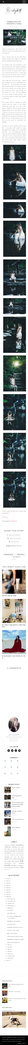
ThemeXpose (18, 1041)
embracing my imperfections (15, 936)
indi (5, 853)
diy (11, 849)
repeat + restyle (15, 787)
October (9, 903)
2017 (7, 894)
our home (21, 857)
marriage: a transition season (17, 812)
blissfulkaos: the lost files (13, 921)
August (9, 908)
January (9, 958)
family (22, 849)
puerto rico (8, 859)
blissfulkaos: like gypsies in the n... (13, 657)
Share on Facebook (14, 535)
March (9, 953)
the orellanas (19, 863)
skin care (19, 545)
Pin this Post (15, 541)
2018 (7, 892)
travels (7, 865)
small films (11, 861)
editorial (15, 849)
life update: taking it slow (8, 1010)
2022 (7, 883)
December (10, 899)
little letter (6, 855)
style (22, 861)
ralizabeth (16, 557)
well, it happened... (16, 827)
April (8, 951)
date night (21, 847)
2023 (7, 881)
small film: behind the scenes (15, 927)
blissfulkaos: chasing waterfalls (15, 939)
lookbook (12, 855)
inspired (8, 853)
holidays (14, 851)
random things (17, 859)
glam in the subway (12, 933)
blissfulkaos (13, 545)
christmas (14, 847)
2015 (7, 960)
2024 (7, 878)
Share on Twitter (15, 538)
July (8, 944)
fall (19, 849)
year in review (7, 869)
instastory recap (14, 853)
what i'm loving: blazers (13, 942)
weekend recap (11, 867)
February (9, 956)
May (8, 949)
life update (21, 853)
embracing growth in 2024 (17, 796)
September (10, 905)
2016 (7, 896)
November (10, 901)
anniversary (7, 845)
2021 (7, 885)
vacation (14, 865)
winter (17, 867)
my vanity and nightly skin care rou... (14, 626)
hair (10, 851)
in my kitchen (20, 851)
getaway (6, 851)
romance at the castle (13, 930)
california (7, 847)
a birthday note (11, 913)
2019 (7, 890)
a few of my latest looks (18, 819)
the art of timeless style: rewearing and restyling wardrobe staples (18, 804)
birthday (13, 845)
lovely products (20, 855)
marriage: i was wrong (14, 991)
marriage (6, 857)
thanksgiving (7, 863)
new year (13, 857)
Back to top (21, 1043)
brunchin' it (10, 910)
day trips (7, 849)
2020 (7, 887)
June (8, 947)
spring (17, 861)
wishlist (22, 867)
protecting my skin (9, 595)
